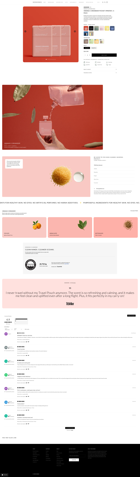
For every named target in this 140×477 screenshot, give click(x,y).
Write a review (131, 315)
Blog (57, 451)
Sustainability (73, 2)
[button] (87, 7)
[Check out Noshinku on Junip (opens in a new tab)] (72, 430)
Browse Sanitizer (35, 451)
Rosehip (96, 172)
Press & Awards (59, 452)
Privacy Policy (48, 460)
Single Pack (94, 47)
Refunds (47, 456)
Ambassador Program (60, 463)
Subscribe (74, 459)
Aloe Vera (96, 179)
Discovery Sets (59, 2)
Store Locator (59, 465)
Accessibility (48, 458)
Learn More (66, 263)
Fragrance (81, 2)
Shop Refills (35, 452)
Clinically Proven (59, 458)
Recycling (58, 456)
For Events (34, 458)
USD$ (98, 2)
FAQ (46, 452)
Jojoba (95, 168)
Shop (44, 2)
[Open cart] (107, 2)
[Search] (104, 2)
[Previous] (25, 31)
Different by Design (60, 460)
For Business (35, 456)
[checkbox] (27, 329)
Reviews (58, 454)
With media (27, 329)
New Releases (51, 2)
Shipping (47, 454)
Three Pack (87, 47)
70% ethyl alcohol (98, 165)
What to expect (87, 69)
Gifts (66, 2)
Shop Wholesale (35, 460)
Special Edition (89, 2)
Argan (95, 175)
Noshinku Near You (36, 454)
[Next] (75, 31)
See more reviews (70, 427)
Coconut (96, 182)
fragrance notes (88, 72)
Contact (47, 451)
